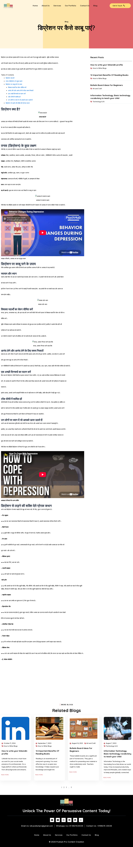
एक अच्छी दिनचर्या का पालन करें (17, 94)
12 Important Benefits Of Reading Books (109, 75)
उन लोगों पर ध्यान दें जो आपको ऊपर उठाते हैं (20, 100)
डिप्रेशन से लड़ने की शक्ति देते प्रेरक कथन (18, 103)
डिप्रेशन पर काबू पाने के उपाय (14, 84)
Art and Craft (97, 89)
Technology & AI (98, 102)
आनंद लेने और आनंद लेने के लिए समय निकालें (20, 91)
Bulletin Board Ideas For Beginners (106, 85)
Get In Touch (117, 6)
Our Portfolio (70, 6)
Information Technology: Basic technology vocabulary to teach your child (117, 754)
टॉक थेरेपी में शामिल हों (14, 97)
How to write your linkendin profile (106, 65)
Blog (95, 6)
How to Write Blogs (100, 68)
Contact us (84, 6)
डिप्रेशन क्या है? (10, 78)
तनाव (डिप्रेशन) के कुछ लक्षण (14, 81)
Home (35, 6)
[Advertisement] (42, 678)
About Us (45, 6)
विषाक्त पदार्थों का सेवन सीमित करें (17, 87)
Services (57, 6)
